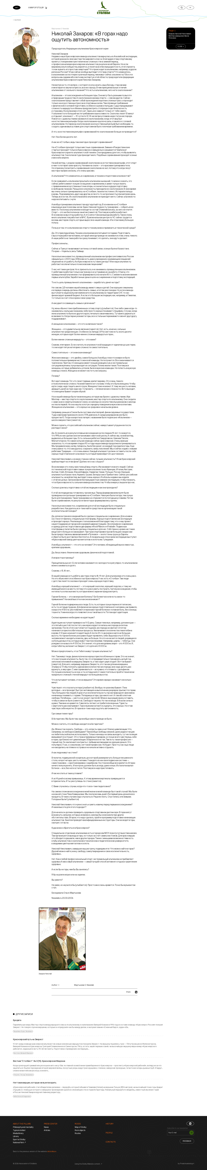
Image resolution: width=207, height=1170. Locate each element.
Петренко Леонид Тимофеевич (23, 1075)
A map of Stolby (36, 7)
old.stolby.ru (51, 1151)
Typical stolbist (19, 1130)
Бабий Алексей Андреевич (22, 1096)
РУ (190, 7)
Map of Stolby (80, 1127)
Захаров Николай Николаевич (180, 34)
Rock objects (80, 1130)
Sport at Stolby (19, 1139)
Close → (181, 46)
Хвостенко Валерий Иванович (23, 1053)
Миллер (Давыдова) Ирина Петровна (179, 37)
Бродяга (17, 1020)
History (109, 1123)
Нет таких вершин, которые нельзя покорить (34, 1082)
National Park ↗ (19, 1142)
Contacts (111, 1142)
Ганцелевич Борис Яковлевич (23, 1031)
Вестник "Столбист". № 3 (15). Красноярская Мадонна (39, 1061)
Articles (47, 1130)
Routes (78, 1133)
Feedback (187, 1141)
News (46, 1127)
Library (16, 1136)
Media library (18, 1133)
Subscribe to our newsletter (177, 1128)
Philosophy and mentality (23, 1127)
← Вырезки (17, 20)
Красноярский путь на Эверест (28, 1039)
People (109, 1132)
